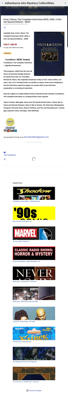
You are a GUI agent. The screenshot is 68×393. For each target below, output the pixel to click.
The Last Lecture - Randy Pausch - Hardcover (26, 381)
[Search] (57, 3)
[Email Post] (5, 153)
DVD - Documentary (9, 155)
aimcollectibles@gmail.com (36, 137)
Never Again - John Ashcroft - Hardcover (24, 281)
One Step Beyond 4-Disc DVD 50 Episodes (25, 361)
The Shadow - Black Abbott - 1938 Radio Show (26, 201)
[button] (5, 27)
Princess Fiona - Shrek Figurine (22, 341)
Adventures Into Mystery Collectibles (29, 3)
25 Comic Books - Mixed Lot (21, 241)
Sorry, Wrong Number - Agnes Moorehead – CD (26, 261)
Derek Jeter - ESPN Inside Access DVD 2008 (25, 301)
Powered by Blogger (35, 390)
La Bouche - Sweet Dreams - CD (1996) (24, 321)
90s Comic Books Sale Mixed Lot (22, 221)
